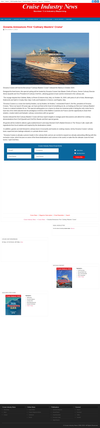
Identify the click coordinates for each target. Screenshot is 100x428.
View (22, 242)
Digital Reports (59, 19)
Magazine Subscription (45, 215)
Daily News (80, 150)
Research (34, 1)
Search (7, 1)
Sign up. (73, 228)
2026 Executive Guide (46, 19)
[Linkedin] (98, 1)
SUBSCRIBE (69, 19)
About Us (40, 1)
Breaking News (81, 153)
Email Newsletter (59, 215)
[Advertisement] (50, 187)
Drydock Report (27, 1)
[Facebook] (95, 1)
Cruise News (7, 19)
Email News (47, 1)
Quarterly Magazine (19, 19)
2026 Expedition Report (15, 1)
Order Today (81, 276)
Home (2, 1)
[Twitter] (93, 1)
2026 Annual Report (32, 19)
